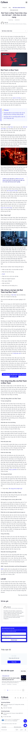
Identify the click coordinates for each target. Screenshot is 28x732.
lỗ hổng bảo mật (17, 353)
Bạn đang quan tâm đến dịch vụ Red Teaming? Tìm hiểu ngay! (14, 375)
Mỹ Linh (6, 22)
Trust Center (4, 726)
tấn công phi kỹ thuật (12, 190)
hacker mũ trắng (17, 98)
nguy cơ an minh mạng (6, 207)
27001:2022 (16, 719)
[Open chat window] (25, 725)
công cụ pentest (13, 469)
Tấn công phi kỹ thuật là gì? (15, 488)
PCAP (3, 274)
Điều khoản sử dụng (17, 726)
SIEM (2, 569)
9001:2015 (15, 720)
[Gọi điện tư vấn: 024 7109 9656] (25, 721)
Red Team (10, 127)
